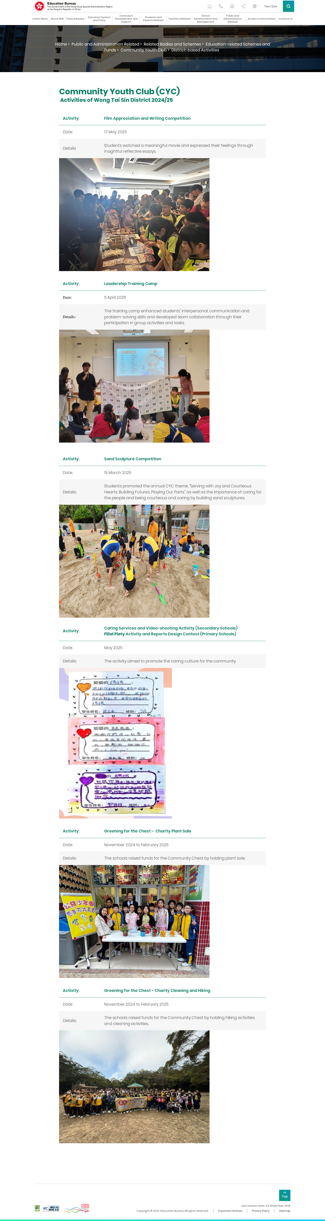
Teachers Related (179, 18)
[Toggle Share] (243, 6)
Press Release (75, 18)
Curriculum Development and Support (126, 18)
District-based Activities (195, 50)
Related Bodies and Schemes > (174, 44)
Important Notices (230, 1211)
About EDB (57, 18)
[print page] (232, 6)
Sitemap (284, 1211)
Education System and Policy (99, 19)
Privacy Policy (261, 1211)
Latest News (40, 18)
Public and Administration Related (232, 18)
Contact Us (286, 18)
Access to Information (262, 18)
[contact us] (221, 6)
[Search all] (288, 6)
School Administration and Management (206, 18)
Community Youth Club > (145, 50)
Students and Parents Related (153, 19)
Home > (62, 44)
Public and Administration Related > (106, 44)
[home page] (209, 6)
